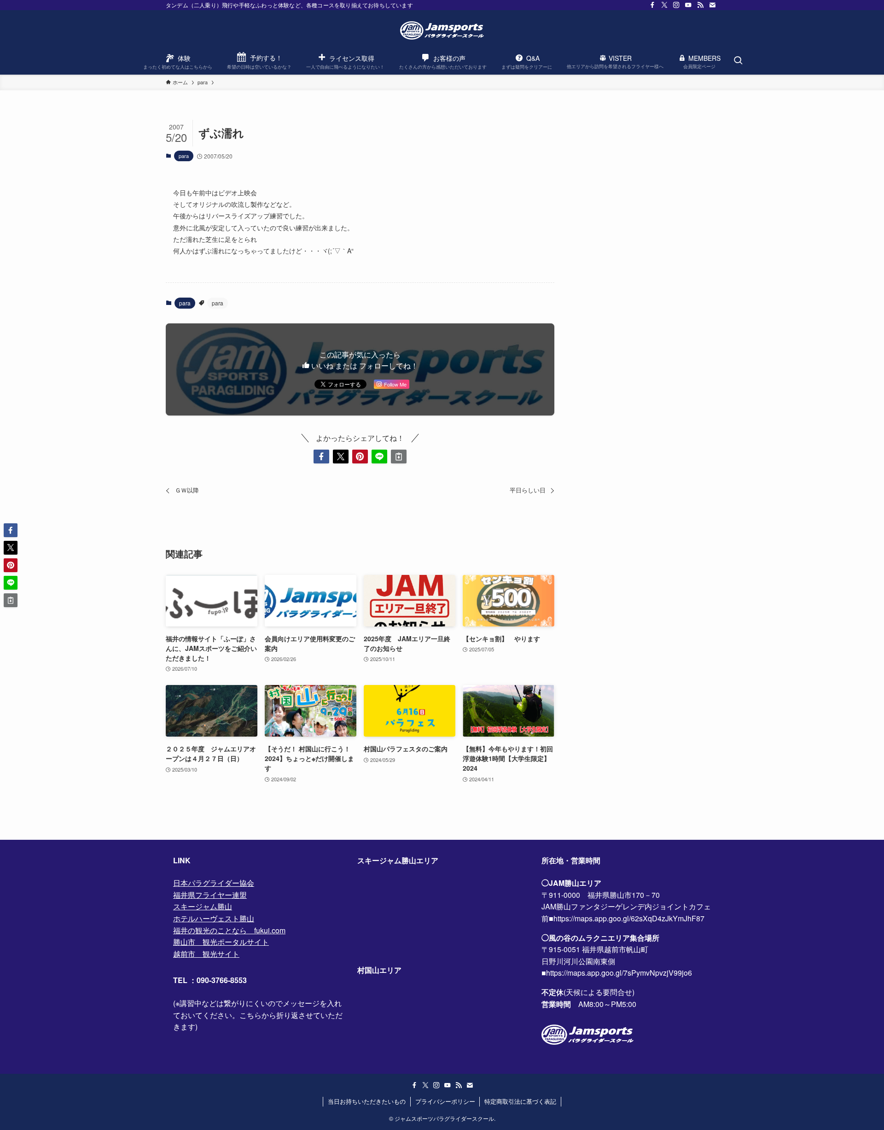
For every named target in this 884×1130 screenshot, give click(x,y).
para (184, 155)
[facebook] (652, 5)
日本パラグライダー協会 (213, 883)
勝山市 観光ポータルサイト (221, 942)
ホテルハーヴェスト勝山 (213, 918)
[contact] (712, 5)
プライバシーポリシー (445, 1101)
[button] (321, 456)
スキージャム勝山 (202, 906)
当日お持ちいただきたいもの (367, 1101)
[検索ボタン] (738, 61)
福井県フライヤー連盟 (210, 895)
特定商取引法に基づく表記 (520, 1101)
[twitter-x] (664, 5)
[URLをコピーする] (399, 456)
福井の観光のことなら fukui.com (229, 930)
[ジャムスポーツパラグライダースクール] (442, 30)
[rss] (700, 5)
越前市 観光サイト (206, 953)
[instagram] (676, 5)
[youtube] (688, 5)
